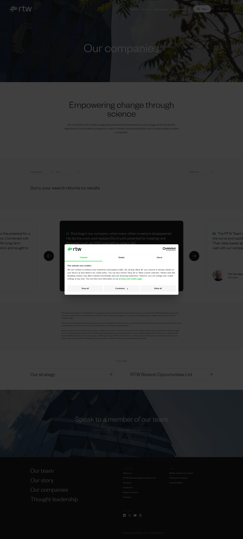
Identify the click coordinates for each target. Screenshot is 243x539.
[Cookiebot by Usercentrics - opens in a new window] (165, 249)
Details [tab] (121, 257)
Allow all (158, 288)
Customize (120, 288)
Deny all (85, 288)
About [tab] (159, 257)
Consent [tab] (83, 257)
